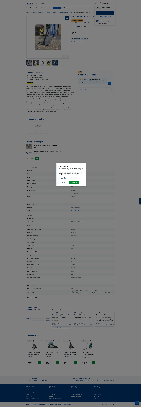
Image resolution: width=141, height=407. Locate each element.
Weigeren (64, 182)
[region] (71, 174)
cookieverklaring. (64, 178)
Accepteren (74, 182)
